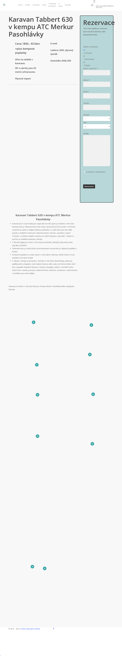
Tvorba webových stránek (30, 629)
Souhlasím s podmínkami (95, 172)
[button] (61, 655)
